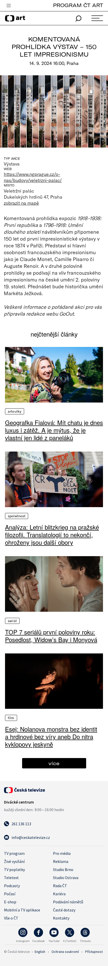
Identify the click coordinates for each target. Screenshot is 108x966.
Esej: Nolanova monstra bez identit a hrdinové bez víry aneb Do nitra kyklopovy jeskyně (51, 736)
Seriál (12, 621)
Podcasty (12, 885)
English (40, 951)
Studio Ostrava (65, 877)
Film (11, 718)
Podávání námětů (68, 901)
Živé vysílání (14, 861)
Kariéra (59, 893)
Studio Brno (63, 869)
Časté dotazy (64, 909)
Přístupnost (94, 951)
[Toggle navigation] (8, 6)
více (54, 763)
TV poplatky (14, 869)
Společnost (16, 516)
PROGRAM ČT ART (78, 5)
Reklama (60, 861)
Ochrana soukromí (65, 951)
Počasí (9, 893)
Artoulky (14, 411)
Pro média (62, 853)
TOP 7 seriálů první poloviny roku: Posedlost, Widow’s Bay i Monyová (51, 635)
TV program (14, 853)
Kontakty (61, 918)
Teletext (11, 877)
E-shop (10, 901)
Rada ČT (60, 885)
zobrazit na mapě (21, 203)
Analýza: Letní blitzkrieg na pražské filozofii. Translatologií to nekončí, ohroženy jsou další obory (52, 534)
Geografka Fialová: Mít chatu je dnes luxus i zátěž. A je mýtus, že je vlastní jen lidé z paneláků (54, 430)
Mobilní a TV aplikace (22, 909)
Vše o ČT (11, 918)
